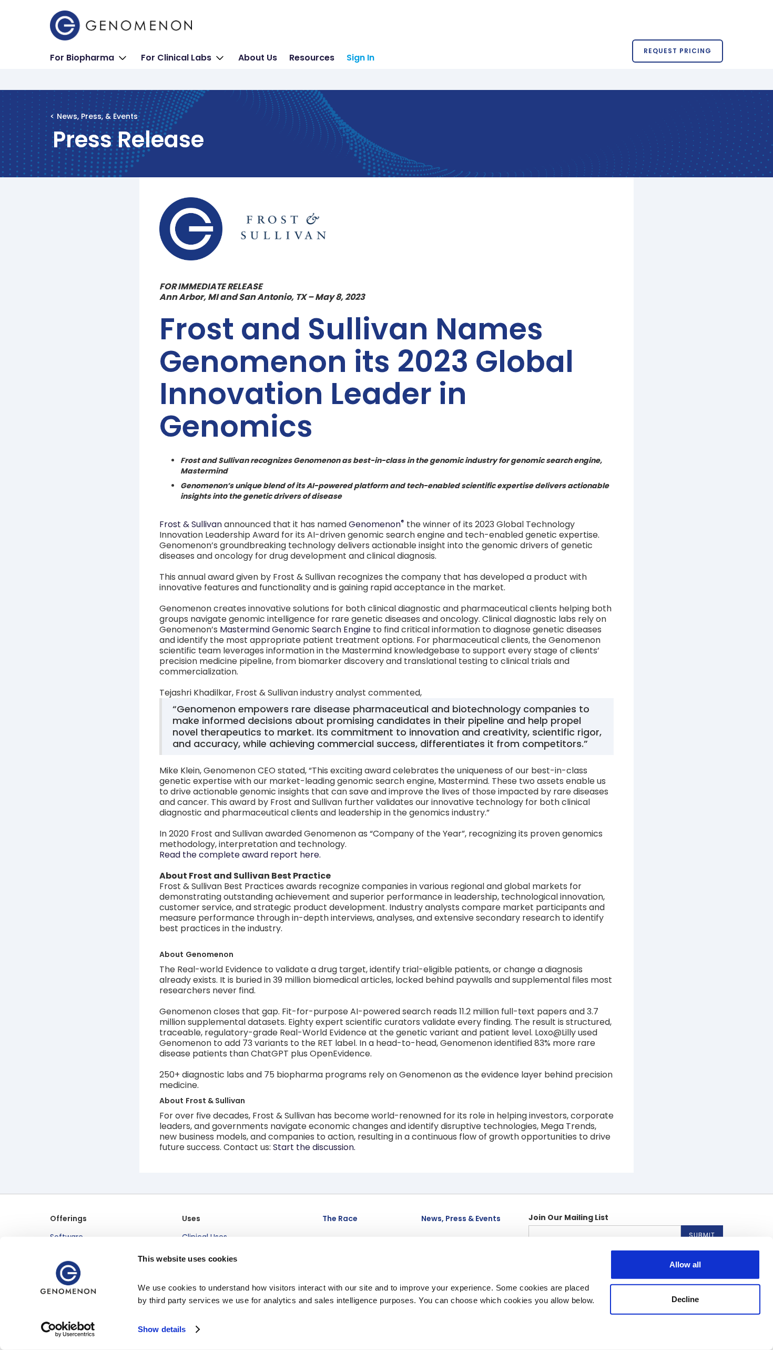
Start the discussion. (314, 1147)
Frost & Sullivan (190, 524)
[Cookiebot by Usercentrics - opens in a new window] (68, 1329)
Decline (685, 1298)
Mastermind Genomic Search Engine (295, 629)
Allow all (685, 1264)
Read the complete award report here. (240, 855)
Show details (162, 1329)
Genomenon (376, 524)
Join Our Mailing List (568, 1217)
